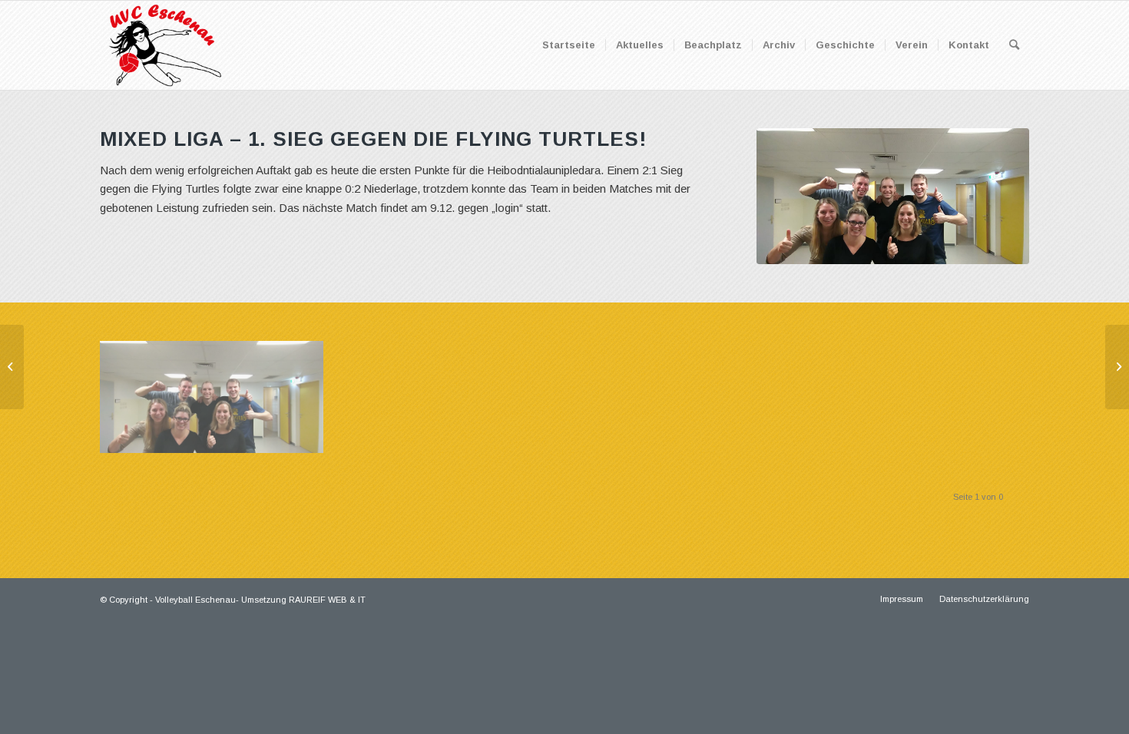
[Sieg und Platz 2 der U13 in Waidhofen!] (12, 367)
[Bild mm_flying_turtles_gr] (217, 403)
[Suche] (1014, 45)
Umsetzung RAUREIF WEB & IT (303, 599)
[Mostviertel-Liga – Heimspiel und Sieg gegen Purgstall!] (1117, 367)
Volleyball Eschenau (195, 599)
